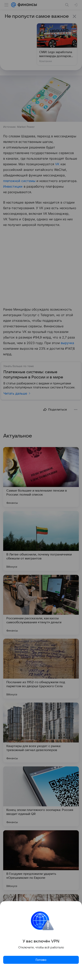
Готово (41, 960)
